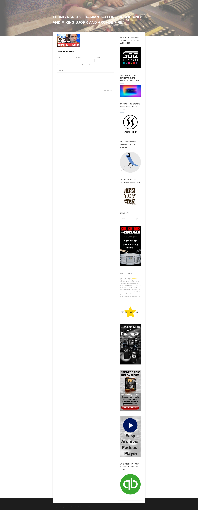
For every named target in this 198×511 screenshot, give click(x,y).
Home (54, 4)
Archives (78, 4)
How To (63, 4)
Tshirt (82, 4)
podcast (58, 4)
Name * (59, 57)
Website (98, 57)
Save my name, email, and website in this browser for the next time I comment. (81, 65)
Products (68, 4)
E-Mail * (78, 57)
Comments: (60, 70)
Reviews (73, 4)
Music (86, 4)
